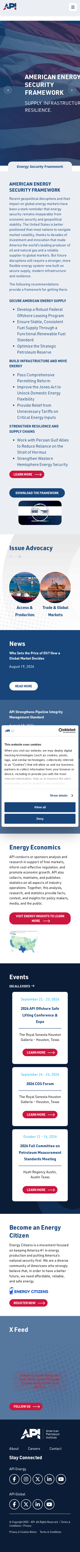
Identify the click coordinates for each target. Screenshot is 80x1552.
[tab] (40, 167)
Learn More (23, 474)
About (14, 1448)
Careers (34, 1448)
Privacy (27, 1525)
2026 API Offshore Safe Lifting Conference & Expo (40, 1015)
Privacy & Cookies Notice (23, 1531)
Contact (56, 1448)
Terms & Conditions (50, 1531)
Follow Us (22, 1406)
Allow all (40, 807)
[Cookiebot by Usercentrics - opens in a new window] (59, 730)
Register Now (25, 1303)
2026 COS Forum (40, 1083)
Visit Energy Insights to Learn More (40, 918)
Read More (23, 686)
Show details (59, 795)
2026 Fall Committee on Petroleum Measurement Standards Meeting (40, 1152)
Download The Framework (37, 493)
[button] (39, 513)
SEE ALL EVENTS (19, 986)
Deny (40, 818)
